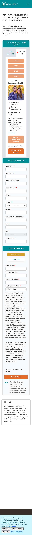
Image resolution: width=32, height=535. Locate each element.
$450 (16, 71)
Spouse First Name (12, 180)
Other (16, 76)
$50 (16, 61)
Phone (7, 195)
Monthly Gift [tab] (22, 53)
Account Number (12, 279)
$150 (16, 66)
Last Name (9, 173)
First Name (9, 166)
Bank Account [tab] (16, 254)
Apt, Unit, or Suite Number (14, 217)
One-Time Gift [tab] (10, 53)
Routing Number (11, 272)
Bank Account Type (13, 286)
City (7, 224)
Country (8, 202)
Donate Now (16, 377)
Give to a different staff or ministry (16, 139)
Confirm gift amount (16, 151)
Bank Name (10, 266)
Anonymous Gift (16, 146)
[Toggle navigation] (28, 4)
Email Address (11, 188)
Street (8, 209)
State (7, 231)
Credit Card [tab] (16, 259)
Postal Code (10, 238)
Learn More (12, 526)
